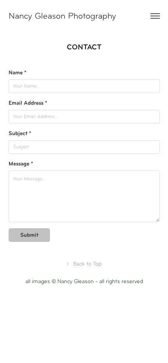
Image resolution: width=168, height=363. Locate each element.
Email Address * (28, 103)
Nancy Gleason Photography (62, 16)
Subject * (20, 133)
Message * (21, 163)
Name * (18, 72)
